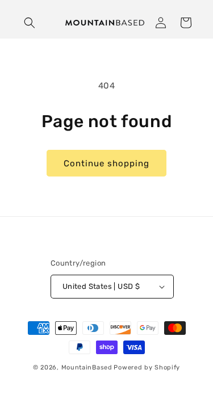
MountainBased (86, 367)
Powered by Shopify (147, 367)
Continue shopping (106, 163)
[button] (29, 22)
